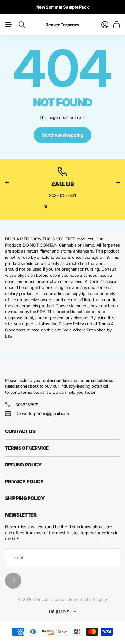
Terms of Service (26, 448)
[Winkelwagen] (116, 25)
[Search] (22, 25)
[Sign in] (104, 25)
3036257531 (26, 404)
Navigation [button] (8, 25)
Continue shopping (63, 135)
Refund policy (23, 465)
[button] (7, 182)
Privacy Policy (24, 481)
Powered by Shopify (88, 599)
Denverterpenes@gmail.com (42, 413)
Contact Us (20, 431)
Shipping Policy (25, 498)
